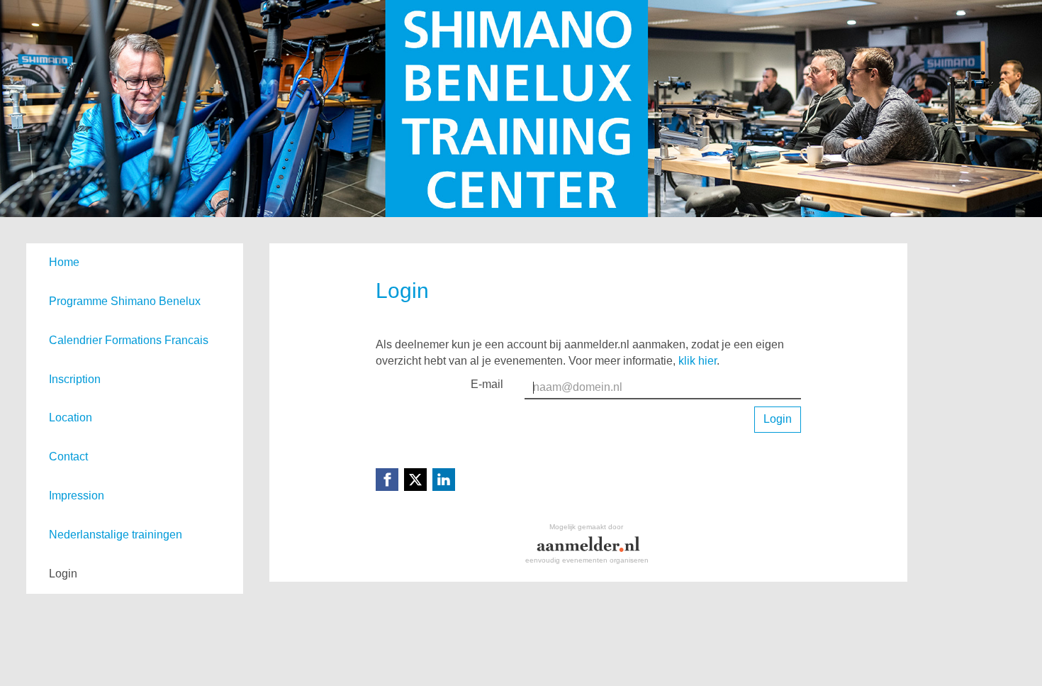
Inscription (75, 379)
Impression (76, 495)
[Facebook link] (387, 479)
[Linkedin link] (443, 479)
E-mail (487, 384)
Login (63, 574)
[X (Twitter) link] (415, 479)
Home (64, 262)
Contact (68, 456)
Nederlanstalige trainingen (115, 535)
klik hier (697, 361)
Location (70, 417)
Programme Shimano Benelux (125, 301)
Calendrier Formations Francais (128, 340)
